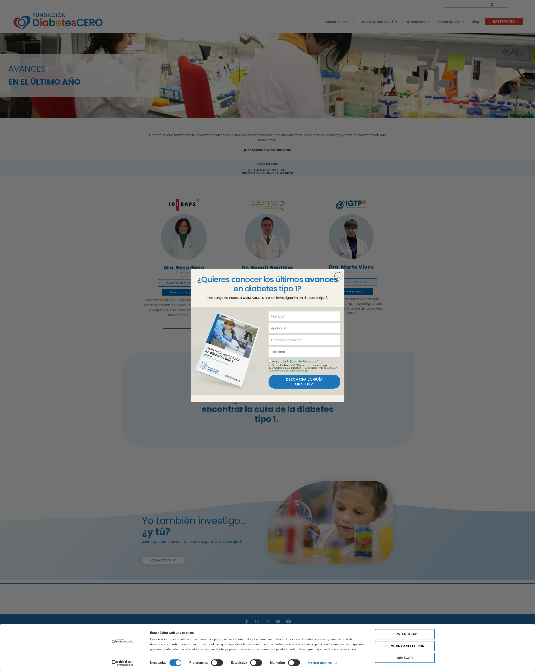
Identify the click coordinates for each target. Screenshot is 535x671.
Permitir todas (404, 634)
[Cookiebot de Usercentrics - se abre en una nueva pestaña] (122, 663)
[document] (267, 335)
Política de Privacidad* (302, 362)
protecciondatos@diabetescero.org (288, 370)
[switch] (217, 662)
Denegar (405, 658)
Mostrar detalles (320, 663)
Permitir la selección (404, 646)
